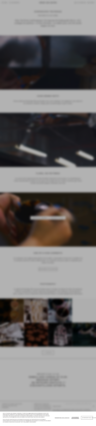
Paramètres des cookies (62, 417)
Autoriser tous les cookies (87, 417)
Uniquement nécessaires (75, 418)
